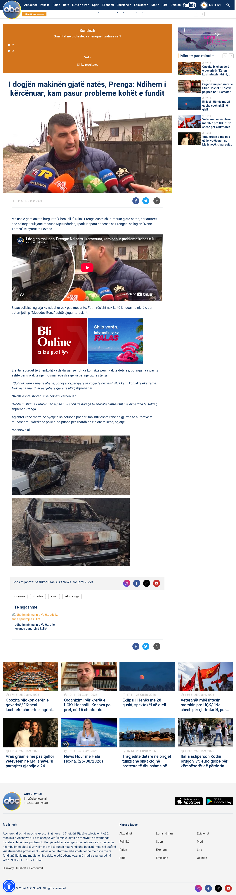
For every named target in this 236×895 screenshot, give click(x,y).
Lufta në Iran (80, 5)
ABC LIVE (215, 5)
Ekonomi (108, 5)
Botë (66, 5)
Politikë (45, 5)
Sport (95, 5)
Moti (154, 5)
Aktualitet (30, 5)
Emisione (123, 5)
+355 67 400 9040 (36, 803)
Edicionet (140, 5)
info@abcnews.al (35, 798)
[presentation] (226, 56)
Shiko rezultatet (87, 65)
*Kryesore (19, 596)
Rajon (56, 5)
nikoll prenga (72, 596)
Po (12, 45)
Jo (12, 51)
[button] (9, 886)
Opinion (176, 5)
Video (54, 596)
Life (165, 5)
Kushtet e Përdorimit (29, 868)
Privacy (9, 868)
